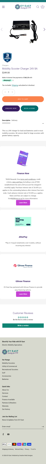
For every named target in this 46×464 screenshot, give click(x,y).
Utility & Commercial (9, 366)
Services (5, 393)
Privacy (27, 449)
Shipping (15, 85)
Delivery (14, 120)
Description (6, 120)
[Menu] (3, 7)
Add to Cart (23, 99)
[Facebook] (3, 434)
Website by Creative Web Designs (22, 455)
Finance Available (8, 400)
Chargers (5, 65)
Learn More (23, 203)
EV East (9, 455)
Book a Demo (29, 108)
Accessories (6, 376)
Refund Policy (19, 449)
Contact (5, 396)
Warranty (5, 406)
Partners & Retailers (9, 403)
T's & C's (33, 449)
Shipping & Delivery (8, 449)
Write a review (23, 325)
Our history (6, 409)
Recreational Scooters (10, 370)
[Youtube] (8, 434)
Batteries (5, 379)
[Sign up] (43, 427)
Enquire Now (11, 108)
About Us (5, 390)
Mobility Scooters (8, 363)
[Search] (37, 7)
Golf (3, 373)
